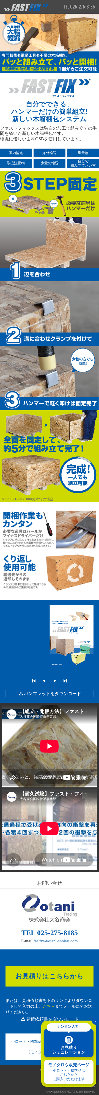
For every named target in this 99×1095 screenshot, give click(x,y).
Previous (44, 681)
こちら (49, 1006)
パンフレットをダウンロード (52, 693)
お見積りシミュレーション (68, 1041)
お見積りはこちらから (49, 976)
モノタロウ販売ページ (68, 1072)
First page (34, 681)
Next (55, 681)
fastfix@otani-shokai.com (56, 941)
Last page (65, 681)
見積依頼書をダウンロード (52, 1019)
